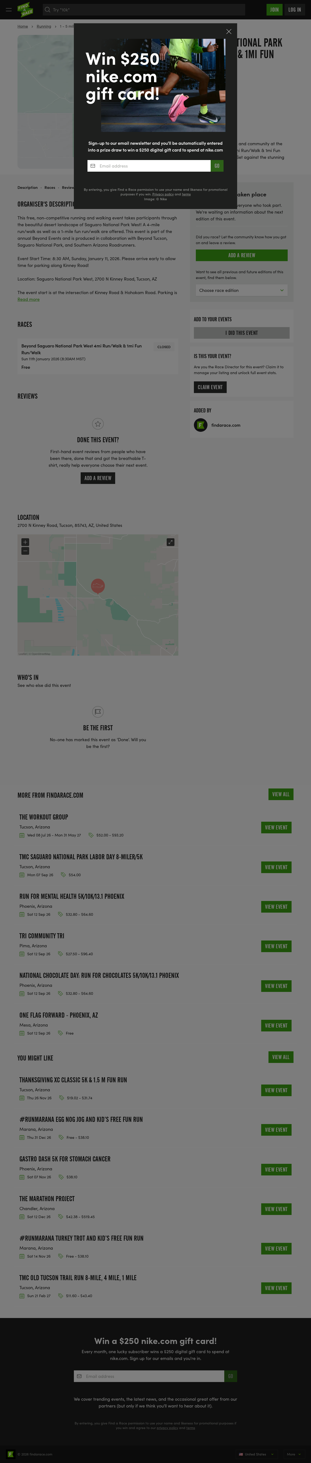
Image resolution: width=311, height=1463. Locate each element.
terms (186, 194)
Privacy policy (163, 194)
